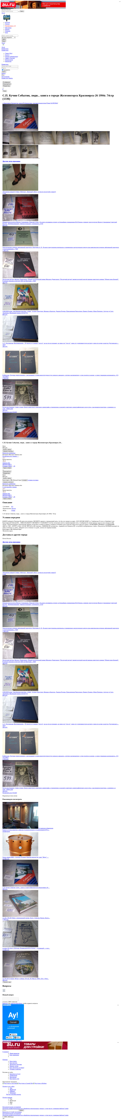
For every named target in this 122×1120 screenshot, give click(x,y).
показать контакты (8, 451)
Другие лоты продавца (11, 161)
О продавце (6, 487)
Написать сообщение (9, 453)
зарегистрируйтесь (16, 1003)
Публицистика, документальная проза (34, 103)
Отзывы (5, 466)
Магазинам (13, 1077)
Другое (13, 508)
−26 (14, 466)
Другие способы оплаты (13, 1094)
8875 (10, 464)
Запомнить (6, 70)
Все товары (13, 487)
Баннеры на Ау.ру (15, 1074)
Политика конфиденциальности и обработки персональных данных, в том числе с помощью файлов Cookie (35, 1108)
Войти (4, 73)
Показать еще (7, 982)
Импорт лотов (14, 1066)
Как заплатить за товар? (17, 1067)
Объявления (13, 1075)
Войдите (5, 1003)
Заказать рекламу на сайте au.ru (12, 1040)
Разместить (5, 48)
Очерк (13, 510)
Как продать (13, 1063)
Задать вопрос (7, 468)
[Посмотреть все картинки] (39, 158)
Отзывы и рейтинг (15, 1069)
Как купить (13, 1061)
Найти (4, 39)
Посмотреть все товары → (11, 456)
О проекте (6, 1052)
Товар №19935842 (52, 103)
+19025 (9, 466)
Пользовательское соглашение (12, 1107)
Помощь (5, 1059)
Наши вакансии (14, 1053)
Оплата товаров (7, 1097)
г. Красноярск (7, 103)
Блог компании (14, 1055)
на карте (24, 480)
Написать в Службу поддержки (12, 1112)
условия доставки (33, 480)
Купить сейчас (7, 449)
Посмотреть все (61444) (10, 412)
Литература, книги (17, 103)
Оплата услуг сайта (8, 1086)
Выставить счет (14, 1078)
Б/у (12, 506)
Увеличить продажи (16, 1064)
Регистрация (5, 76)
